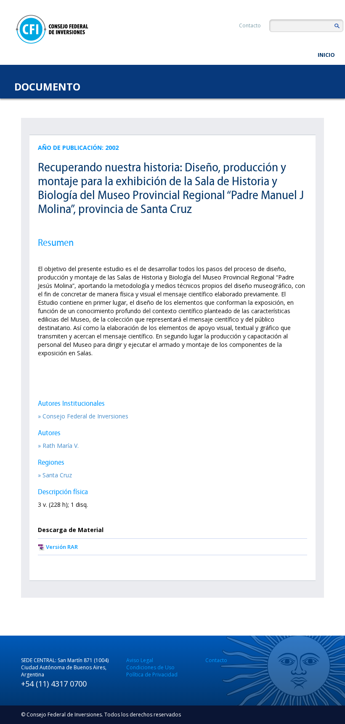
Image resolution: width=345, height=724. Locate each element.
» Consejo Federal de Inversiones (83, 416)
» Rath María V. (58, 446)
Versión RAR (62, 547)
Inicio (326, 55)
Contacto (250, 25)
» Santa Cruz (55, 475)
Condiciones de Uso (150, 667)
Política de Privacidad (152, 674)
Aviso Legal (139, 660)
